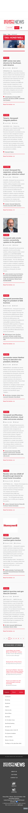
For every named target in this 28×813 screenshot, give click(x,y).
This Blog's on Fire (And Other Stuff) (13, 743)
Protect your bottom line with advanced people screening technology (13, 682)
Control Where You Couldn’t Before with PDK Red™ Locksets (14, 651)
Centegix (7, 204)
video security (6, 455)
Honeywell (5, 98)
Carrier (14, 334)
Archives (21, 692)
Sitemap (11, 796)
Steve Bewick (17, 397)
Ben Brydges (8, 395)
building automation (9, 570)
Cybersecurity (8, 710)
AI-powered (15, 450)
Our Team (14, 774)
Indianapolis (11, 397)
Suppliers (6, 535)
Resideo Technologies (13, 505)
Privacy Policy (6, 796)
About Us (14, 771)
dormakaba (13, 395)
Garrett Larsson (11, 452)
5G (5, 625)
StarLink (11, 626)
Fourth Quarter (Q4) (18, 570)
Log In (16, 27)
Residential (7, 703)
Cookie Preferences (8, 800)
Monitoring (7, 700)
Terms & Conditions (18, 796)
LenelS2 (15, 336)
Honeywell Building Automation (15, 275)
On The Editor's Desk (10, 720)
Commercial (7, 696)
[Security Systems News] (14, 22)
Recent (14, 692)
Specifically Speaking (9, 723)
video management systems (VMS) (15, 454)
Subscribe (9, 27)
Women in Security (9, 740)
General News (6, 167)
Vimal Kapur (6, 573)
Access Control (8, 450)
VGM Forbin (20, 805)
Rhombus (5, 454)
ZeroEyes (19, 205)
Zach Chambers (6, 100)
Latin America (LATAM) (13, 98)
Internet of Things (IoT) (19, 504)
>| (23, 638)
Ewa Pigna (18, 334)
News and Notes (8, 736)
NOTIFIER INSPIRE (7, 280)
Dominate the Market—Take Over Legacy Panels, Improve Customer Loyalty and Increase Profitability (14, 671)
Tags (9, 34)
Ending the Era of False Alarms (14, 662)
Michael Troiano (18, 279)
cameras (7, 504)
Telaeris (12, 152)
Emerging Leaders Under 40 (11, 730)
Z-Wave (15, 626)
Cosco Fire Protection (18, 274)
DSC (8, 625)
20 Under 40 (8, 726)
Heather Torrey (20, 395)
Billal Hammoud (8, 334)
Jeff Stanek (10, 336)
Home (4, 34)
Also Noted (6, 58)
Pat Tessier (5, 505)
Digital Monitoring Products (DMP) (12, 96)
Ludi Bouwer (21, 98)
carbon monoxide (9, 274)
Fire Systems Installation (10, 733)
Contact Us (14, 777)
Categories (6, 692)
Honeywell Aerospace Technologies (16, 571)
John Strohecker (10, 279)
